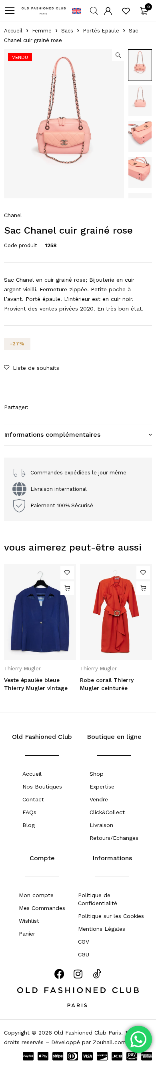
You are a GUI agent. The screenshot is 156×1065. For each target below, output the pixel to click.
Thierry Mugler (22, 669)
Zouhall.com (109, 1042)
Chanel (13, 215)
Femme (42, 31)
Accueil (13, 31)
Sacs (67, 31)
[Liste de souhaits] (126, 11)
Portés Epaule (101, 31)
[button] (118, 55)
